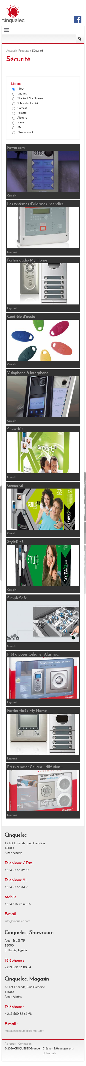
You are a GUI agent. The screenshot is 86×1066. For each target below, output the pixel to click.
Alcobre (22, 117)
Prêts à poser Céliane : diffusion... (35, 766)
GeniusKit (15, 485)
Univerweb (49, 1053)
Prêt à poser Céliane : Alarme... (33, 654)
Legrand (22, 93)
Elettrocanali (25, 132)
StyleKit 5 (15, 541)
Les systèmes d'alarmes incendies (35, 203)
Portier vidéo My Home (27, 710)
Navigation (43, 29)
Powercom (16, 147)
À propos (10, 1043)
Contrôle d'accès (21, 316)
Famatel (22, 112)
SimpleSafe (17, 597)
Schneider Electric (28, 103)
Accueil (11, 50)
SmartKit (15, 429)
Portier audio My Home (27, 260)
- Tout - (21, 88)
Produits (23, 50)
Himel (21, 122)
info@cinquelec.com (17, 921)
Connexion (25, 1043)
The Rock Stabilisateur (30, 98)
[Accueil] (13, 22)
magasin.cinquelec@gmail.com (24, 1030)
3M (19, 127)
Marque (16, 83)
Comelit (22, 107)
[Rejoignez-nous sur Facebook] (77, 22)
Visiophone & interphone (27, 372)
